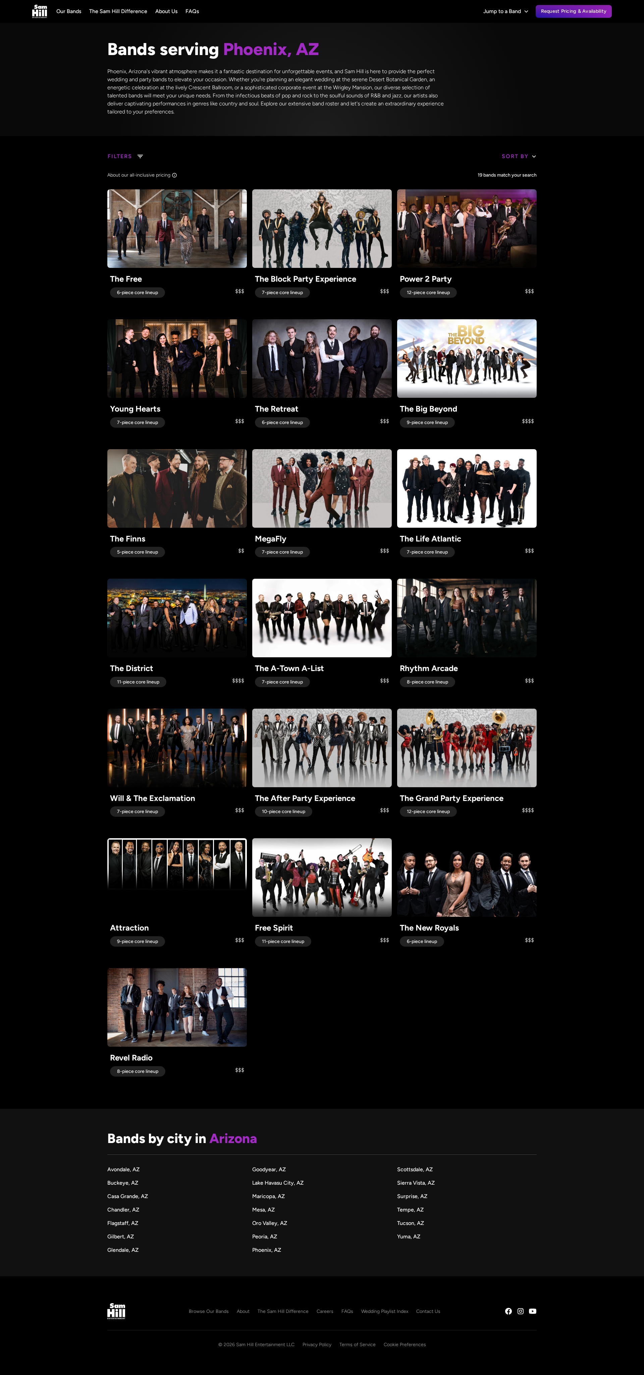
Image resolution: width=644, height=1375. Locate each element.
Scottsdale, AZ (415, 1169)
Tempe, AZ (410, 1209)
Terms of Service (357, 1344)
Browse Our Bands (209, 1311)
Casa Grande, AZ (127, 1196)
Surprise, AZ (412, 1196)
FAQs (192, 11)
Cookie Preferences (405, 1344)
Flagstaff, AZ (122, 1223)
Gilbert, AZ (120, 1236)
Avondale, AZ (123, 1169)
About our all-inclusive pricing (138, 175)
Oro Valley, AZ (269, 1223)
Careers (325, 1311)
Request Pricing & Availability (574, 11)
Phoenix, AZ (266, 1250)
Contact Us (428, 1311)
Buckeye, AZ (122, 1183)
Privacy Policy (317, 1344)
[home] (39, 11)
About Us (166, 11)
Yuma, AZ (408, 1236)
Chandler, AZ (123, 1209)
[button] (506, 11)
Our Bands (68, 11)
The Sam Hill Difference (118, 11)
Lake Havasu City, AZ (278, 1183)
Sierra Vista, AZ (416, 1183)
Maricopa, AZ (268, 1196)
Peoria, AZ (264, 1236)
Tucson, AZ (410, 1223)
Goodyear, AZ (269, 1169)
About (243, 1311)
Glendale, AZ (123, 1250)
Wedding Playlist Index (384, 1311)
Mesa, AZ (263, 1209)
